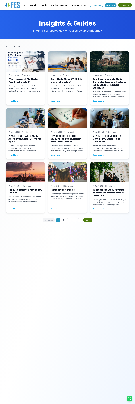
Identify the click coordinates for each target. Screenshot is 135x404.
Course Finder (96, 5)
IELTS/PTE (75, 5)
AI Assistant (110, 5)
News (83, 5)
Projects (63, 5)
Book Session (125, 5)
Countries (34, 5)
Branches (54, 5)
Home (25, 5)
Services (45, 5)
